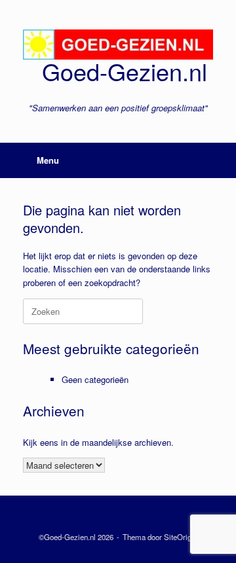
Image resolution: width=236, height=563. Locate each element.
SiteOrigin (180, 537)
